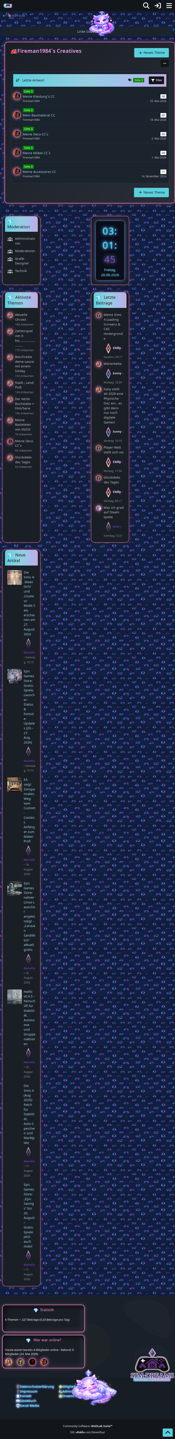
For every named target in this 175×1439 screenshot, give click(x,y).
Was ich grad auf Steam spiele (114, 512)
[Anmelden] (157, 5)
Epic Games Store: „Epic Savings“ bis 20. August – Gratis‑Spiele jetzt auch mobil (29, 1215)
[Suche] (146, 5)
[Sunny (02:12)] (10, 1362)
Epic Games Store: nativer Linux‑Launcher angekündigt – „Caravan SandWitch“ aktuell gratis (29, 916)
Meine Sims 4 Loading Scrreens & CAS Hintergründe (113, 327)
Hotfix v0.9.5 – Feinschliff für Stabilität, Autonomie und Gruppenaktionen (29, 1017)
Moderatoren (25, 251)
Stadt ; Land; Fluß (24, 385)
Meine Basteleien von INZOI (23, 424)
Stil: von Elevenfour (87, 1432)
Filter (159, 80)
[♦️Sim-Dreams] (8, 5)
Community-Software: (87, 1426)
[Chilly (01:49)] (22, 1362)
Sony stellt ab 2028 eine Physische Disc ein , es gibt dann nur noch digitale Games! (113, 405)
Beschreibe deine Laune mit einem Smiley (24, 364)
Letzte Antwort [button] (33, 80)
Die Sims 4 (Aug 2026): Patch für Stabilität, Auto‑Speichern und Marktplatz (29, 1114)
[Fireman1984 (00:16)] (46, 1362)
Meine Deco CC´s (24, 443)
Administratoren (25, 240)
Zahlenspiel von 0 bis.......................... (25, 338)
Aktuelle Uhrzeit (21, 317)
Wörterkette (113, 363)
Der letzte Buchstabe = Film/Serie (24, 403)
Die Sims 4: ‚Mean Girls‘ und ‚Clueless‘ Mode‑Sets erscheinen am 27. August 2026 (29, 603)
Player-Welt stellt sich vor (114, 449)
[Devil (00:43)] (34, 1362)
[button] (165, 63)
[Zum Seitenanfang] (168, 1432)
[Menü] (169, 5)
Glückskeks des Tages (23, 459)
